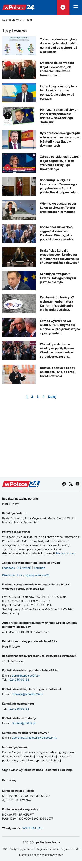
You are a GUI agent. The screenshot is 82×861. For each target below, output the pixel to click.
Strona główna (11, 19)
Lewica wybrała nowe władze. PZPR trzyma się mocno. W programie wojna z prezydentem (60, 327)
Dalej (52, 397)
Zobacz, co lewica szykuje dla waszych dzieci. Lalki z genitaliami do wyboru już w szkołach (59, 45)
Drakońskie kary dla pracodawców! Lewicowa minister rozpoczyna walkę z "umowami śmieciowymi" (59, 257)
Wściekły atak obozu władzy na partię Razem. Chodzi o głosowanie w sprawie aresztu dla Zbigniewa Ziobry (57, 350)
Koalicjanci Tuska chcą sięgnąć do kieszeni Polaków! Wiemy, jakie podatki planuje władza (56, 233)
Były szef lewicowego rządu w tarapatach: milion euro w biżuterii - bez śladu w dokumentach (60, 139)
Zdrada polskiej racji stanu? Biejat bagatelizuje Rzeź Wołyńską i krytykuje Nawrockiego (60, 163)
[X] (71, 484)
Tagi (29, 19)
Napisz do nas (65, 553)
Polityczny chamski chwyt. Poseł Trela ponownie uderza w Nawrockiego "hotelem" (59, 116)
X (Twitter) (24, 567)
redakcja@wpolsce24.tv (27, 694)
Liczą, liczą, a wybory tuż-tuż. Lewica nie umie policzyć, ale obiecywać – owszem (58, 92)
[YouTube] (77, 484)
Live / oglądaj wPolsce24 (33, 575)
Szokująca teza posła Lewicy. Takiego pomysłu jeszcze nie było (58, 278)
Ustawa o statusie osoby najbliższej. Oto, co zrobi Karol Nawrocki (57, 372)
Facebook (8, 567)
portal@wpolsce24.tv (26, 675)
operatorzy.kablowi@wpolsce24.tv (34, 737)
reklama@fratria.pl (23, 723)
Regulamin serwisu (48, 849)
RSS (5, 849)
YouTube (39, 567)
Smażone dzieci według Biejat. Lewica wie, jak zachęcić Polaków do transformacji (57, 69)
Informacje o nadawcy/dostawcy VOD (41, 854)
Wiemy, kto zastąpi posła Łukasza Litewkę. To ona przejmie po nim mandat (58, 207)
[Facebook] (64, 484)
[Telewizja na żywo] (63, 7)
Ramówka (8, 575)
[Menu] (75, 7)
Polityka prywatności (22, 849)
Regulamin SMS (70, 849)
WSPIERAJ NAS (32, 828)
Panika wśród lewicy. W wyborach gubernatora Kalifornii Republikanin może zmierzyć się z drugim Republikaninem (57, 303)
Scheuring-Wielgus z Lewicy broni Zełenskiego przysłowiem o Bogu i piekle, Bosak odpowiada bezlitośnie (58, 186)
